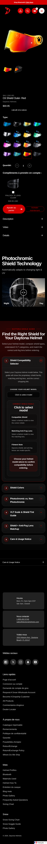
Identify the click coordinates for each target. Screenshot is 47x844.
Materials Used (9, 779)
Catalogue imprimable (12, 725)
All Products (8, 701)
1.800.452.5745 (23, 619)
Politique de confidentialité (14, 733)
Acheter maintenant (35, 209)
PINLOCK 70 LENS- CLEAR (13, 196)
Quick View (13, 184)
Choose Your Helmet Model (23, 389)
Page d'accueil (9, 680)
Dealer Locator (9, 709)
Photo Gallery (9, 796)
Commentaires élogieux (13, 705)
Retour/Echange (10, 746)
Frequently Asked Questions (15, 800)
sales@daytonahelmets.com (28, 622)
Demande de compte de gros (15, 688)
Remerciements (10, 729)
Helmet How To (9, 783)
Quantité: (7, 165)
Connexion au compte (12, 684)
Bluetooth (7, 774)
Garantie (6, 738)
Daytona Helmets (15, 836)
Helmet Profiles (9, 770)
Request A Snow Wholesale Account (19, 692)
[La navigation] (41, 11)
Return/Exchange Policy (13, 750)
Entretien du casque (12, 787)
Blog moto (7, 791)
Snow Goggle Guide (12, 824)
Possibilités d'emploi (12, 742)
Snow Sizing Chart (11, 820)
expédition (7, 110)
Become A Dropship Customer (16, 697)
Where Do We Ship (11, 755)
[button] (40, 842)
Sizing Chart (8, 804)
